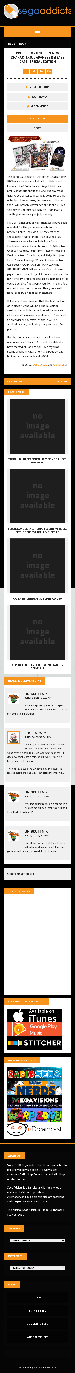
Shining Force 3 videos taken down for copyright (37, 666)
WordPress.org (37, 1337)
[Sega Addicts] (37, 11)
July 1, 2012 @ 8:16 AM (37, 835)
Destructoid (40, 364)
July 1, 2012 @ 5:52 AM (37, 796)
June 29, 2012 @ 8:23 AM (38, 697)
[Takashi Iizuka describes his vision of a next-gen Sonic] (37, 451)
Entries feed (37, 1310)
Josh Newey (39, 97)
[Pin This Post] (42, 71)
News (37, 128)
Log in (37, 1297)
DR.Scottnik (36, 694)
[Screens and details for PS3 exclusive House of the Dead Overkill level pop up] (37, 521)
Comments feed (37, 1324)
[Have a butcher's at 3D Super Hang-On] (37, 591)
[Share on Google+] (49, 71)
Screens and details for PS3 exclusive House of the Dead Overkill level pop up (37, 530)
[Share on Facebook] (26, 71)
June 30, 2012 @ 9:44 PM (38, 737)
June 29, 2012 (39, 87)
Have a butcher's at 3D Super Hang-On (37, 598)
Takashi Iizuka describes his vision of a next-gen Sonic (37, 460)
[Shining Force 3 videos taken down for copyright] (37, 657)
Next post (62, 381)
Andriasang (59, 364)
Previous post (15, 381)
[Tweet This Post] (34, 71)
